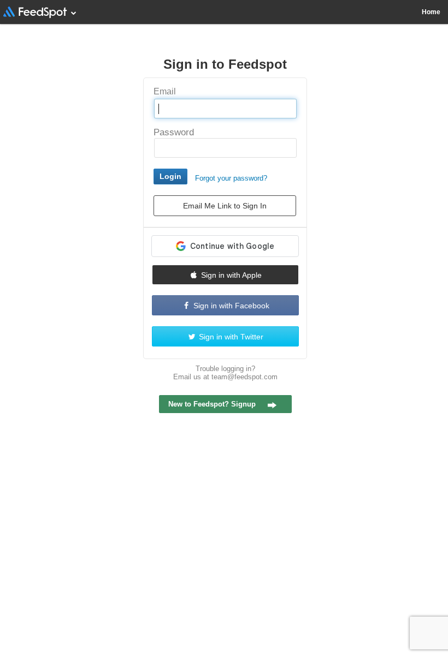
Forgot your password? (231, 178)
